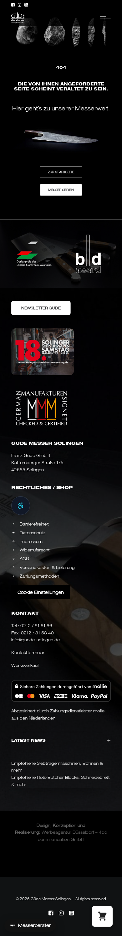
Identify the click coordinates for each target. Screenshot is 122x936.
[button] (13, 5)
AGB (24, 558)
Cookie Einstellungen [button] (41, 592)
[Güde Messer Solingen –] (17, 17)
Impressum (31, 541)
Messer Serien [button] (61, 190)
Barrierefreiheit (34, 523)
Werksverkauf (25, 665)
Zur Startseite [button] (61, 172)
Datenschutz (32, 532)
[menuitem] (13, 5)
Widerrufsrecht (35, 549)
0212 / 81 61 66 (36, 625)
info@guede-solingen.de (35, 639)
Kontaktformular (27, 652)
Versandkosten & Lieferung (47, 567)
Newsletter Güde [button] (41, 308)
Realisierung (27, 832)
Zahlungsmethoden (39, 576)
